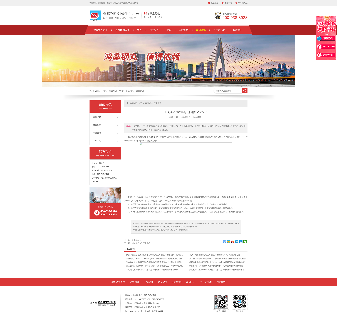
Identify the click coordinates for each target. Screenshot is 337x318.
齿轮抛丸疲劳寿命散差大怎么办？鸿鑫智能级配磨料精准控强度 (152, 270)
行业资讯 (157, 103)
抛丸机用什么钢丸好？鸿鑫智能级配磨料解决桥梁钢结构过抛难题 (216, 266)
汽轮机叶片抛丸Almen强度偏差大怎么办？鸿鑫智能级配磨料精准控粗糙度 (218, 270)
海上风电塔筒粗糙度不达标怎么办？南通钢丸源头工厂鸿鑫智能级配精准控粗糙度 (155, 266)
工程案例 (184, 30)
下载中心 (97, 141)
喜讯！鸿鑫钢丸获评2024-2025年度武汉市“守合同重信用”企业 (214, 255)
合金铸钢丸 (136, 240)
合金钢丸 (140, 91)
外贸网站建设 (157, 311)
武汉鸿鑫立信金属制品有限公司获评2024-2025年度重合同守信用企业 (154, 255)
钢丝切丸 (154, 30)
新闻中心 (191, 282)
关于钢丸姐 (219, 30)
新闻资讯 (201, 30)
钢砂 (169, 30)
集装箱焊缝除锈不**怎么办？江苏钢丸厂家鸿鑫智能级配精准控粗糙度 (217, 258)
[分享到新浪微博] (232, 241)
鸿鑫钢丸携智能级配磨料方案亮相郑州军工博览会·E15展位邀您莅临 (154, 262)
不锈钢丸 (129, 91)
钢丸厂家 (216, 137)
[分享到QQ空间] (228, 241)
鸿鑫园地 (97, 133)
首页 (140, 103)
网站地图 (221, 282)
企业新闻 (97, 117)
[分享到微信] (245, 241)
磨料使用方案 (122, 30)
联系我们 (237, 30)
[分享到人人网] (241, 241)
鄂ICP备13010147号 (133, 311)
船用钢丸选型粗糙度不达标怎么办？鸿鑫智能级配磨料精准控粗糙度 (217, 262)
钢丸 (139, 30)
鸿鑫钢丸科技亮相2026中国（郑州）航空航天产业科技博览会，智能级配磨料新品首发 (155, 258)
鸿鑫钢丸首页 (100, 30)
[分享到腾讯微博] (237, 241)
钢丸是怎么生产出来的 (141, 243)
